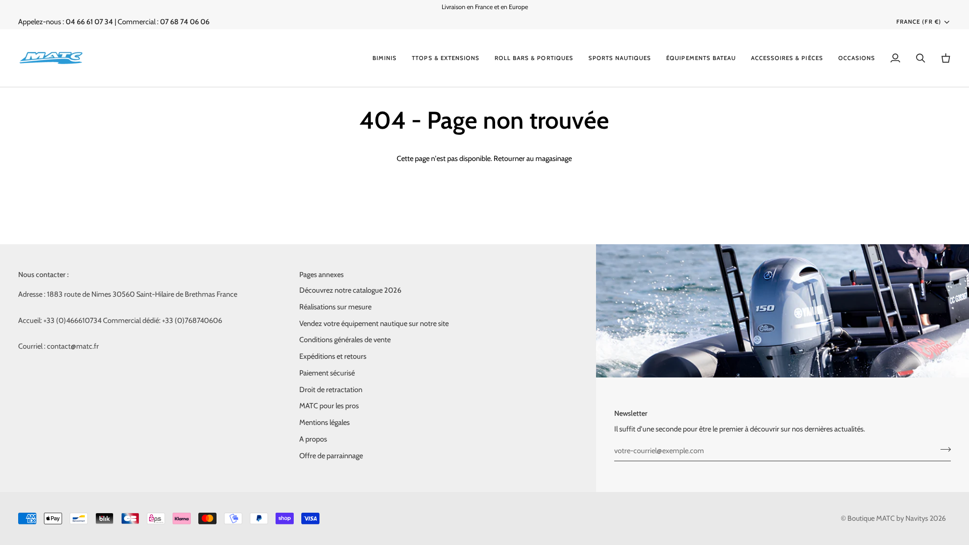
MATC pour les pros (329, 405)
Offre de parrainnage (331, 455)
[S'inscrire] (942, 449)
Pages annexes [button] (321, 274)
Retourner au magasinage (533, 158)
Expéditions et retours (332, 356)
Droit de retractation (330, 389)
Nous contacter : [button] (43, 274)
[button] (384, 58)
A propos (313, 439)
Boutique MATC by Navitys (887, 518)
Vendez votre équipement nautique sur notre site (374, 323)
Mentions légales (324, 422)
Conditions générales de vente (345, 339)
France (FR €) (918, 21)
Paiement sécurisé (327, 372)
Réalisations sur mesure (335, 306)
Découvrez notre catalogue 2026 (350, 290)
